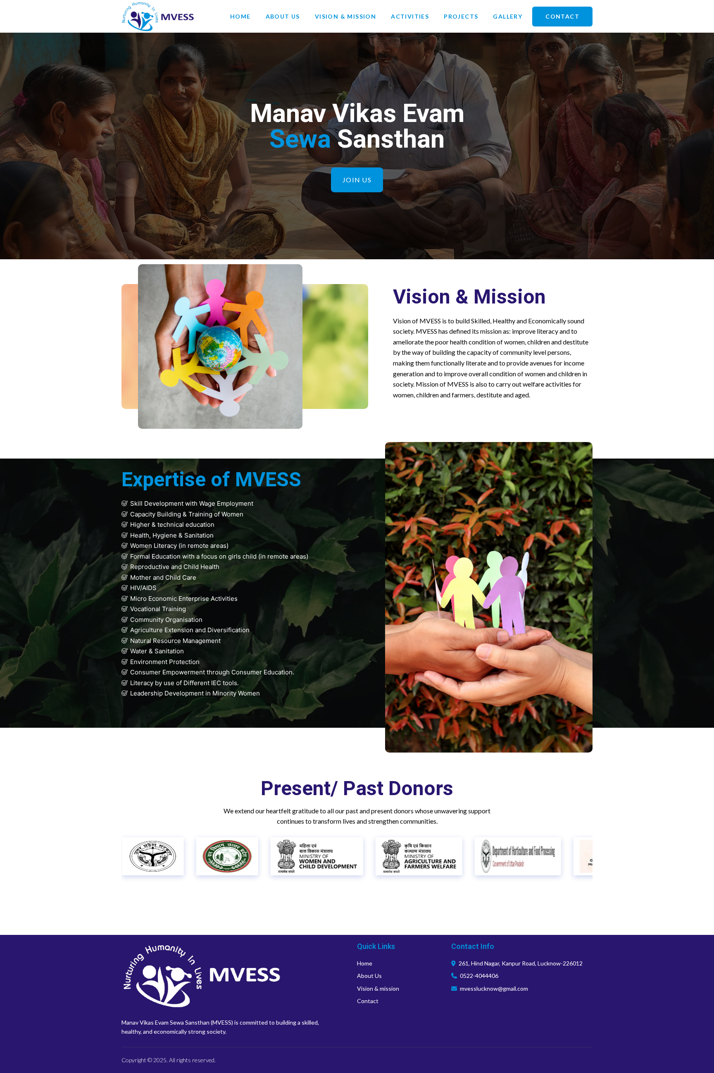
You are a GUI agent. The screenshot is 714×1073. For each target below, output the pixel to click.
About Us (283, 16)
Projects (461, 16)
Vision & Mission (345, 16)
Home (240, 16)
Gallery (507, 16)
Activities (410, 16)
